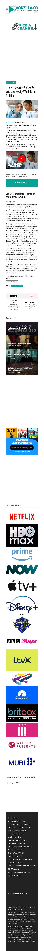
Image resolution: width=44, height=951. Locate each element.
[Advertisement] (22, 58)
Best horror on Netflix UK (17, 831)
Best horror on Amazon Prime (19, 827)
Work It (20, 286)
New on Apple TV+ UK (16, 853)
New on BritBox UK (15, 856)
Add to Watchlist (13, 281)
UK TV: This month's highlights (19, 872)
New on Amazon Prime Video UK (20, 847)
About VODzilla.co (14, 818)
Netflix (14, 286)
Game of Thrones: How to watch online (22, 866)
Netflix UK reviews (14, 837)
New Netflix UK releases (16, 843)
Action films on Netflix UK (17, 893)
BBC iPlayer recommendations (19, 824)
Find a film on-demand (16, 834)
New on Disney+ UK (15, 850)
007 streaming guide (15, 863)
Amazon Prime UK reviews (17, 840)
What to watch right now (17, 821)
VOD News (11, 83)
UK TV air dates (13, 869)
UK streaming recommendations (20, 859)
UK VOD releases (14, 875)
